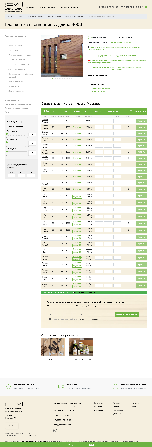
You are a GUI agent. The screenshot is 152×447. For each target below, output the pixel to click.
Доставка (75, 7)
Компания (30, 7)
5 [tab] (62, 78)
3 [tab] (57, 78)
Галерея (42, 7)
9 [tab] (72, 78)
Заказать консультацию (127, 314)
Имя (51, 315)
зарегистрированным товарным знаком (34, 441)
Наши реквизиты (32, 434)
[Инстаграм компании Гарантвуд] (55, 431)
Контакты (64, 7)
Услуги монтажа (99, 92)
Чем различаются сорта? (120, 42)
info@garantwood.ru (62, 425)
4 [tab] (60, 78)
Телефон (85, 315)
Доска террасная (16, 91)
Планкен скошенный (19, 65)
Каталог (52, 7)
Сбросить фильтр (138, 111)
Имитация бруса (16, 50)
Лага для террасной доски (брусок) (21, 75)
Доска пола (14, 86)
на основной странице (84, 292)
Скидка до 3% (64, 445)
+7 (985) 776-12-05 (107, 7)
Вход (12, 426)
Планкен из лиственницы (74, 17)
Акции (135, 407)
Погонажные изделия (35, 17)
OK (91, 445)
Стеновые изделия (54, 17)
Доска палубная (16, 82)
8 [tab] (69, 78)
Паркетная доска (16, 96)
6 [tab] (65, 78)
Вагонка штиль (15, 46)
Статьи (116, 407)
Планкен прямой (17, 60)
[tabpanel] (62, 56)
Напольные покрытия (16, 69)
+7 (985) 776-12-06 (130, 7)
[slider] (7, 134)
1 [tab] (53, 78)
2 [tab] (55, 78)
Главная (9, 17)
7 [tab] (67, 78)
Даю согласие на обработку (75, 319)
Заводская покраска (101, 89)
